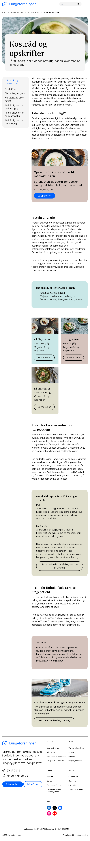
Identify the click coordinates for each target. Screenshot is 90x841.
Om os (49, 781)
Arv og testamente (75, 789)
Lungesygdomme (75, 761)
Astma (71, 752)
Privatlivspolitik (69, 835)
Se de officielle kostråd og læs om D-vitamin (59, 566)
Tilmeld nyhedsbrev (76, 748)
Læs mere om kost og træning (54, 720)
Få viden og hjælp (16, 12)
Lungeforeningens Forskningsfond (54, 790)
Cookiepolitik (82, 835)
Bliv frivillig (72, 785)
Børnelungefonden (54, 785)
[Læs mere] (45, 341)
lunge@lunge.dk (17, 775)
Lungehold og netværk (55, 761)
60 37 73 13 (13, 770)
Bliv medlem (12, 784)
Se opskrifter (44, 195)
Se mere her (44, 357)
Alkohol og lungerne (15, 93)
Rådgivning (51, 752)
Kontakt (50, 777)
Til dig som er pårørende (56, 757)
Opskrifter (10, 89)
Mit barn (71, 757)
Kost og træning (33, 12)
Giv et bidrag (73, 781)
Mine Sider (32, 784)
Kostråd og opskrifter (11, 82)
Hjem (4, 12)
